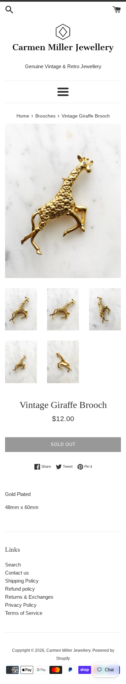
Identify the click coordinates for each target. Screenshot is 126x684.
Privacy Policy (21, 605)
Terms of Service (23, 613)
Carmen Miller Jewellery (68, 650)
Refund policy (20, 589)
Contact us (17, 573)
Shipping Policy (22, 581)
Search (13, 564)
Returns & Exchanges (29, 597)
